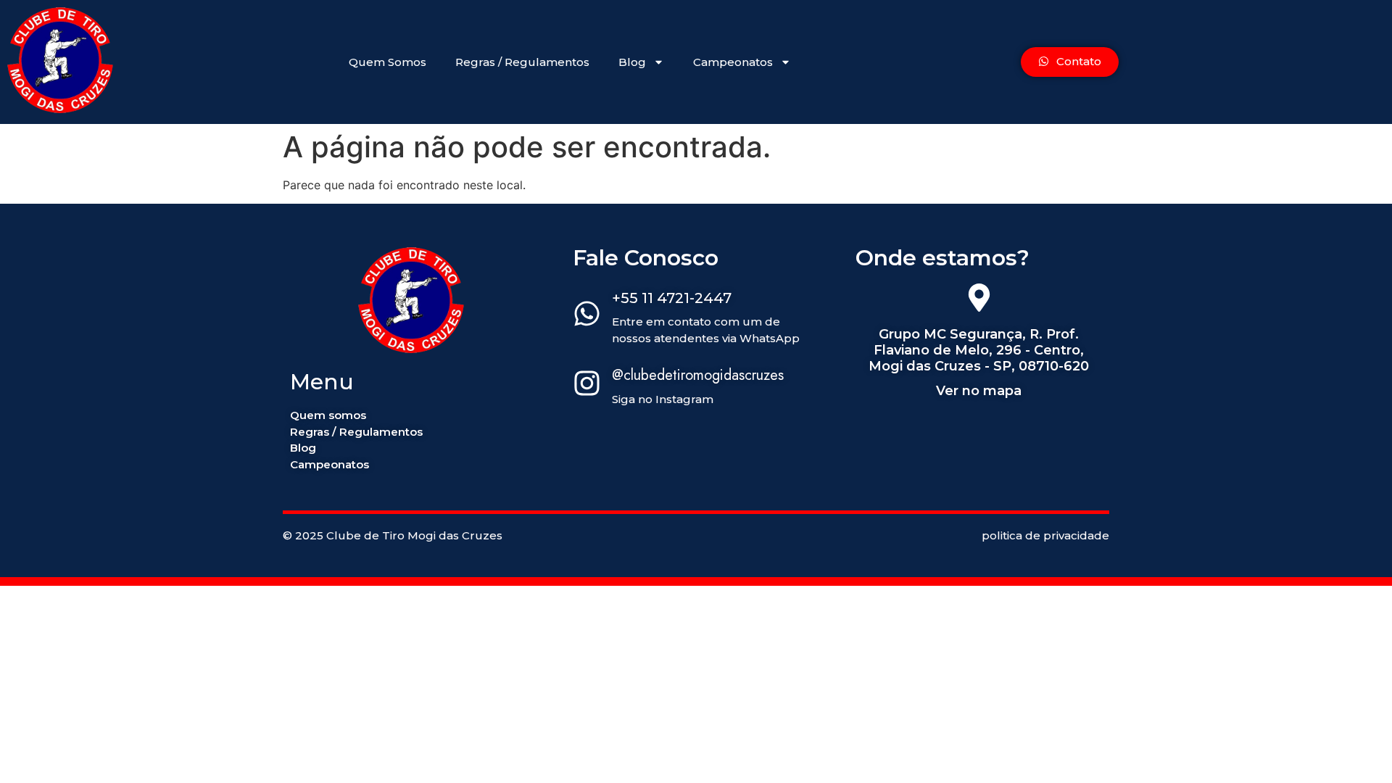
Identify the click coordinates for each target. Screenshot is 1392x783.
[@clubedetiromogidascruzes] (587, 385)
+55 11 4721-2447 (672, 298)
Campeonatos (733, 62)
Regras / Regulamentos (522, 62)
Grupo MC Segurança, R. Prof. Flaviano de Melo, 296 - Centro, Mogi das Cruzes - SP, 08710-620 (979, 349)
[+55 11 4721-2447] (587, 315)
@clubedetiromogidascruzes (698, 375)
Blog (632, 62)
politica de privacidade (1045, 535)
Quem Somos (387, 62)
